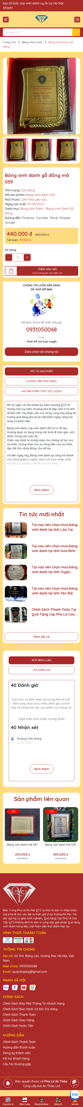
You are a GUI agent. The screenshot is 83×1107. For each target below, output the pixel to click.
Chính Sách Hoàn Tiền (18, 1026)
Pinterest (28, 218)
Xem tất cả (41, 637)
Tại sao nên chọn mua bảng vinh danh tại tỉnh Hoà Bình (54, 548)
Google (10, 222)
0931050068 (41, 329)
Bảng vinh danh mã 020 (60, 844)
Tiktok (53, 218)
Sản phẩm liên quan (41, 798)
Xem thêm (41, 490)
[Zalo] (6, 987)
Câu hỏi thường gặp (17, 1064)
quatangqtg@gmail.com (29, 972)
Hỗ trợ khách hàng (16, 1058)
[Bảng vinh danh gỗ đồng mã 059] (41, 96)
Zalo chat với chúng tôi (41, 352)
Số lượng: (11, 250)
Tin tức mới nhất (41, 514)
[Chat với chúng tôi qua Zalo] (74, 1094)
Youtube (42, 218)
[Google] (33, 987)
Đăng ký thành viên (16, 1053)
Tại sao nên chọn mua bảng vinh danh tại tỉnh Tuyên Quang (54, 569)
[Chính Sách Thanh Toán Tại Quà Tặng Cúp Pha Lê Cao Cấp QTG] (16, 615)
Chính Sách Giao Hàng (18, 1020)
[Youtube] (24, 987)
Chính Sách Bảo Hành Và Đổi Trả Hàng (30, 1009)
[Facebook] (15, 987)
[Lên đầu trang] (75, 1072)
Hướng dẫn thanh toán (19, 1047)
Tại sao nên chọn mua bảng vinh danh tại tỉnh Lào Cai (54, 527)
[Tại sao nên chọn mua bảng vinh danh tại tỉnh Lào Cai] (16, 530)
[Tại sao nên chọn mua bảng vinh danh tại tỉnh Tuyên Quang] (16, 572)
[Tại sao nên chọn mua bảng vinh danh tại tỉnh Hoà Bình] (16, 551)
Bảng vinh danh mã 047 (22, 844)
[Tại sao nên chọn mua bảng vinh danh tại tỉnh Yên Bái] (16, 594)
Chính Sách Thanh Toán (19, 1014)
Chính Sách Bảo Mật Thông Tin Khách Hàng (33, 1003)
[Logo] (41, 19)
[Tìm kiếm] (76, 32)
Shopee (64, 218)
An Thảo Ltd (51, 1086)
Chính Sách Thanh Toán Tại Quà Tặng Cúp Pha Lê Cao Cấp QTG (54, 612)
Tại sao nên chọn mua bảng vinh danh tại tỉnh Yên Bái (54, 590)
